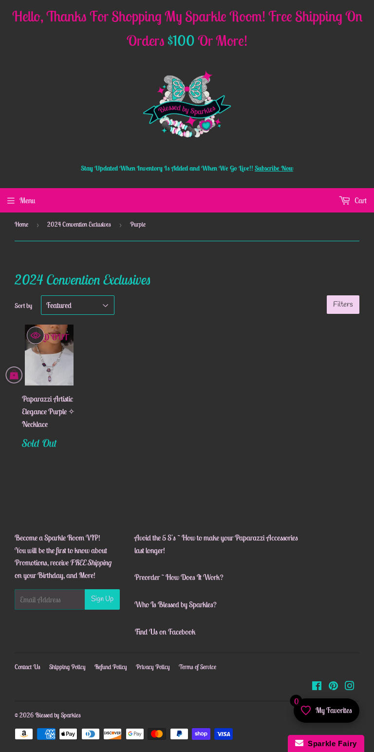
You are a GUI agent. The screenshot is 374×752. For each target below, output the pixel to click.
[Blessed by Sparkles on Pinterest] (333, 687)
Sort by (23, 305)
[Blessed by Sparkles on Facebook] (317, 687)
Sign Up (102, 599)
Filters (343, 304)
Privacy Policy (153, 667)
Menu (27, 200)
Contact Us (27, 667)
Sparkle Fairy (330, 743)
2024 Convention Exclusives (79, 224)
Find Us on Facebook (165, 631)
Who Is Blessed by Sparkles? (175, 604)
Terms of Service (197, 667)
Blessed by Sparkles (58, 715)
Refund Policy (110, 667)
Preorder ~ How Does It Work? (179, 577)
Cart (360, 200)
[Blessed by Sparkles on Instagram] (350, 687)
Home (21, 224)
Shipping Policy (67, 667)
